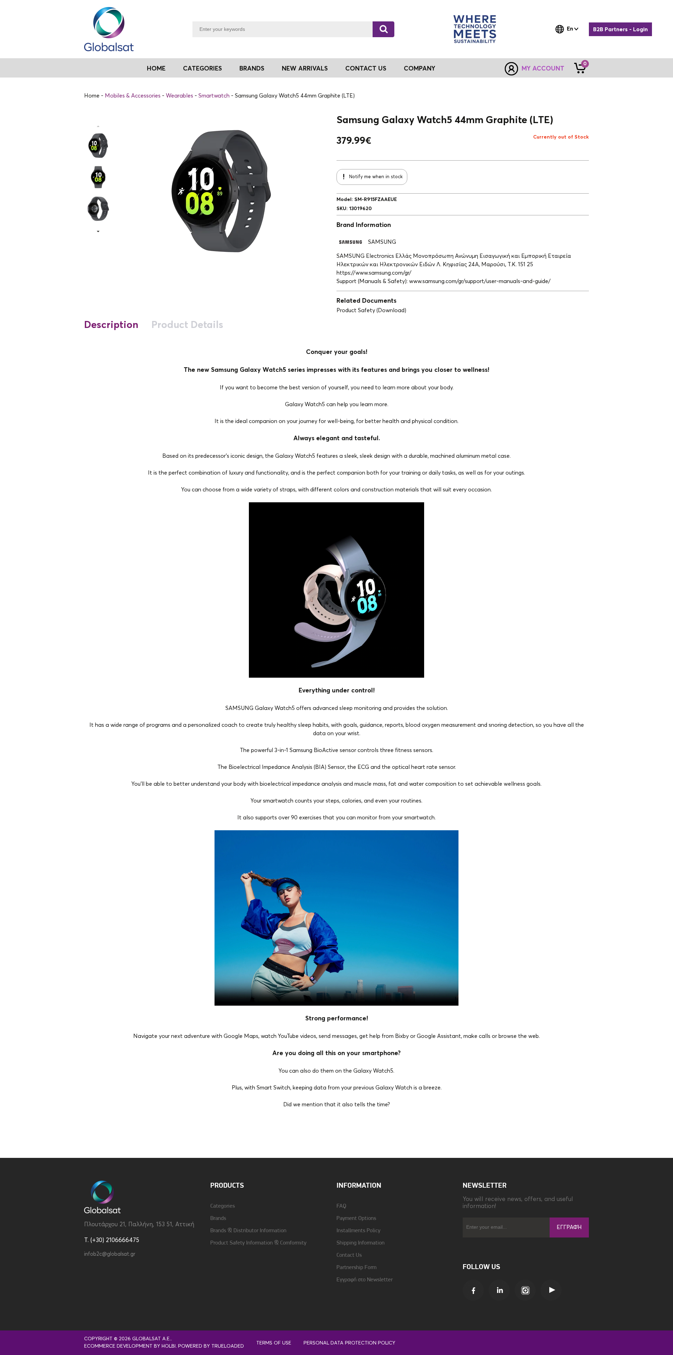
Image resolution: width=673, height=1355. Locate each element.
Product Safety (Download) (371, 310)
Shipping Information (360, 1243)
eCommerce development (118, 1346)
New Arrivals (305, 69)
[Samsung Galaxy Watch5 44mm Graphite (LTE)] (98, 146)
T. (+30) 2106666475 (111, 1240)
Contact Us (365, 69)
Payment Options (356, 1218)
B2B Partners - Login (620, 29)
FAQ (341, 1206)
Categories (222, 1206)
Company (419, 69)
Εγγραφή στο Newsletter (364, 1280)
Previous (98, 126)
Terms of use (273, 1343)
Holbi (169, 1346)
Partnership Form (356, 1267)
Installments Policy (358, 1231)
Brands (251, 69)
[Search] (383, 29)
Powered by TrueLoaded (211, 1346)
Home (156, 69)
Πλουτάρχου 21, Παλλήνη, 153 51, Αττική (139, 1225)
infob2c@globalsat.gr (109, 1254)
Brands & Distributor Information (248, 1231)
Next (98, 231)
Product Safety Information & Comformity (258, 1243)
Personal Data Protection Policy (349, 1343)
